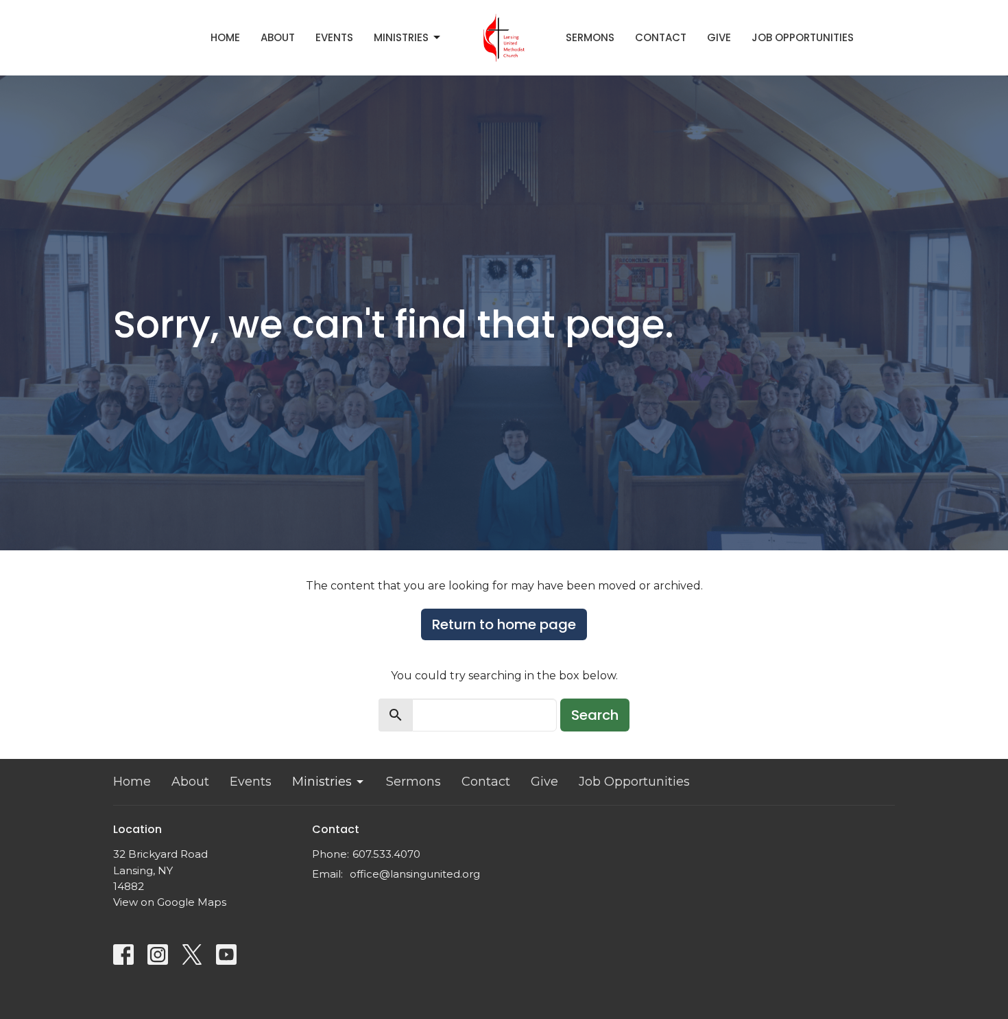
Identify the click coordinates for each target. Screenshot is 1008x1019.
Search (595, 715)
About (278, 37)
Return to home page (504, 624)
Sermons (590, 37)
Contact (660, 37)
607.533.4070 (386, 853)
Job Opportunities (803, 37)
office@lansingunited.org (415, 873)
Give (719, 37)
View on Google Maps (169, 902)
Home (225, 37)
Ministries (401, 37)
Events (334, 37)
